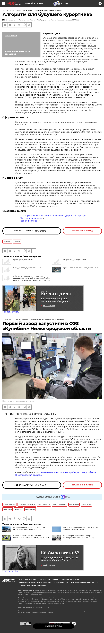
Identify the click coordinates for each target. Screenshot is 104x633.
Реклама (56, 580)
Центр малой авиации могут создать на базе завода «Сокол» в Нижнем (80, 528)
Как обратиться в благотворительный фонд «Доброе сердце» (53, 215)
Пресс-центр (45, 580)
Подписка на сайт (61, 582)
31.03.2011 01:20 (8, 10)
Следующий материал (53, 626)
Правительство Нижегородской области (18, 401)
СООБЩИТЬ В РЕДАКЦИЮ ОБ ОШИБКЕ (32, 585)
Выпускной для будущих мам (74, 260)
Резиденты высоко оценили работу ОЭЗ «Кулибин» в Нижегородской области (29, 528)
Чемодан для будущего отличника (27, 268)
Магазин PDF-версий (70, 580)
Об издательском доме (27, 580)
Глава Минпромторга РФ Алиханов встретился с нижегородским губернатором (31, 537)
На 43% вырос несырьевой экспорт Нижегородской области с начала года (78, 537)
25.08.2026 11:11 (7, 319)
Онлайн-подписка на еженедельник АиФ (34, 582)
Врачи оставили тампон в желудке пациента (81, 268)
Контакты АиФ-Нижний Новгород (84, 582)
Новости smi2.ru (10, 312)
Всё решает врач (29, 221)
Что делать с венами (31, 218)
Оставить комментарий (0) (82, 231)
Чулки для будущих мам (22, 260)
